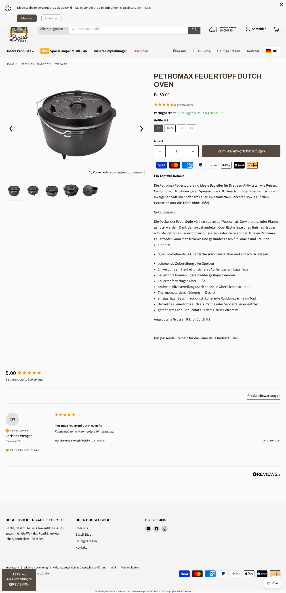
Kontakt (253, 51)
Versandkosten (130, 568)
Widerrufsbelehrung (36, 568)
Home (10, 64)
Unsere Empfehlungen (111, 51)
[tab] (263, 396)
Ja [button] (93, 441)
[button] (217, 105)
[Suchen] (194, 29)
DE (275, 51)
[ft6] (182, 133)
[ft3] (159, 133)
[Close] (281, 4)
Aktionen (141, 51)
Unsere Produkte (19, 51)
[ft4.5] (170, 133)
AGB (113, 568)
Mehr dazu (144, 8)
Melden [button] (101, 441)
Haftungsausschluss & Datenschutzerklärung (79, 568)
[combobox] (271, 51)
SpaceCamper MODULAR (68, 51)
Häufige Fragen (228, 51)
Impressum (12, 568)
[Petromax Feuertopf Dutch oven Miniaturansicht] (14, 191)
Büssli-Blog (201, 51)
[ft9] (192, 133)
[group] (29, 373)
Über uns (180, 51)
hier (236, 338)
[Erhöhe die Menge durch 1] (193, 151)
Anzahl (158, 141)
